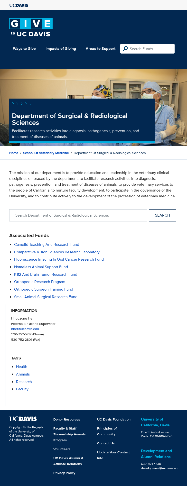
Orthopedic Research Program (39, 281)
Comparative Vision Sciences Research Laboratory (57, 252)
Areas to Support (100, 48)
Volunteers (61, 449)
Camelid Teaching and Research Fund (46, 244)
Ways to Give (24, 48)
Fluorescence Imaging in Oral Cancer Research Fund (59, 259)
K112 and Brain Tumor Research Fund (45, 274)
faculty (22, 389)
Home (13, 152)
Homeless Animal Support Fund (41, 267)
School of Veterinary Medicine (46, 152)
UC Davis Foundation (114, 419)
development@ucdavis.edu (160, 468)
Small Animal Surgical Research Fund (45, 297)
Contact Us (106, 443)
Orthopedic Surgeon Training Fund (43, 289)
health (21, 366)
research (24, 382)
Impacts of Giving (61, 48)
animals (23, 374)
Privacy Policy (64, 472)
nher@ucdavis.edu (25, 328)
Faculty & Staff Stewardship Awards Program (69, 434)
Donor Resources (66, 419)
